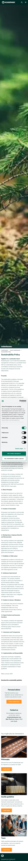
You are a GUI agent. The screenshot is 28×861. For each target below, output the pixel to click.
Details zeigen (19, 448)
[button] (25, 2)
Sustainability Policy (6, 351)
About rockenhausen (15, 350)
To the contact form (14, 701)
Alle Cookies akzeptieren (14, 453)
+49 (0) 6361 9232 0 (14, 715)
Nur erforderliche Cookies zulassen (14, 458)
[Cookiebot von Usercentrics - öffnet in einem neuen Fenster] (19, 401)
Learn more (6, 769)
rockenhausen (4, 350)
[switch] (24, 432)
